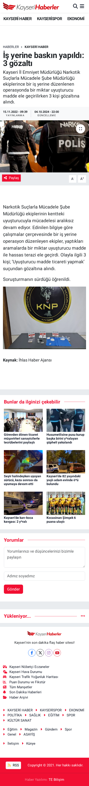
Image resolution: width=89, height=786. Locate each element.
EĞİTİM (53, 715)
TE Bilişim (56, 780)
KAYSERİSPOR (49, 18)
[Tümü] (83, 616)
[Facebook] (32, 653)
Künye (30, 743)
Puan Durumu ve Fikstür (27, 682)
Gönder (13, 589)
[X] (40, 653)
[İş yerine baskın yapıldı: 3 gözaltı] (44, 146)
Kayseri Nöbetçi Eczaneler (29, 667)
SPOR (71, 715)
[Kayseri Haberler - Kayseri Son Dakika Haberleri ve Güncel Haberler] (31, 6)
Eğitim (12, 729)
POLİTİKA (15, 715)
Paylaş (14, 178)
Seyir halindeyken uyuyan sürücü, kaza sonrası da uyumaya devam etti (22, 480)
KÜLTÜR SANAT (19, 720)
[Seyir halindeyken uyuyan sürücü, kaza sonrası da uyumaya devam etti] (23, 461)
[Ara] (75, 6)
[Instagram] (48, 653)
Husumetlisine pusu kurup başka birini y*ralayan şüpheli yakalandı (65, 438)
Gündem (51, 729)
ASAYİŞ (29, 734)
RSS (15, 765)
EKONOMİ (75, 18)
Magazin (31, 729)
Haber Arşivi (18, 697)
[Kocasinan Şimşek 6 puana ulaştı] (66, 503)
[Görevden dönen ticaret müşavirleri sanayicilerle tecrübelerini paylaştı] (23, 420)
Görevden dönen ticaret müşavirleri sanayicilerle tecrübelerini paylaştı (22, 438)
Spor (68, 729)
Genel (12, 734)
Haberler (11, 47)
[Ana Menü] (82, 6)
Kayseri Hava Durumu (25, 672)
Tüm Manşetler (20, 687)
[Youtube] (57, 653)
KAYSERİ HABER (17, 18)
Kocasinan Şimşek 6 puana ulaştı (61, 519)
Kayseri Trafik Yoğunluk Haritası (33, 677)
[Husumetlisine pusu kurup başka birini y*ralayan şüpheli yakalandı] (66, 420)
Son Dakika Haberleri (25, 692)
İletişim (13, 743)
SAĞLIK (35, 715)
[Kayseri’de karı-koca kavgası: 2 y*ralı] (23, 503)
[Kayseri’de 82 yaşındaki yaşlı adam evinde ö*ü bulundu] (66, 461)
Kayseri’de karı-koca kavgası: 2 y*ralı (18, 519)
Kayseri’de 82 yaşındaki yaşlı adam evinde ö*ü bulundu (64, 480)
